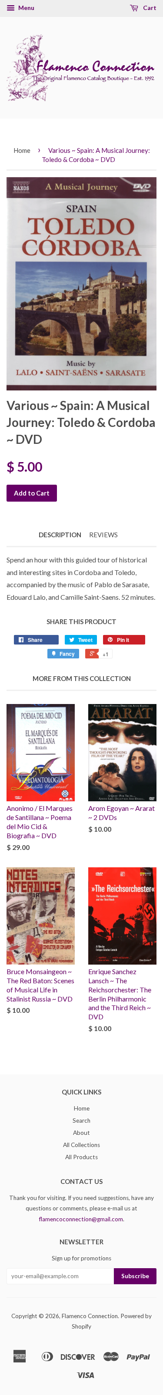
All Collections (81, 1144)
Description (60, 535)
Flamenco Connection (90, 1315)
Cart (149, 7)
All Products (81, 1157)
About (81, 1132)
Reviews (103, 535)
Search (81, 1120)
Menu (25, 7)
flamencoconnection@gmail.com (81, 1219)
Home (21, 150)
